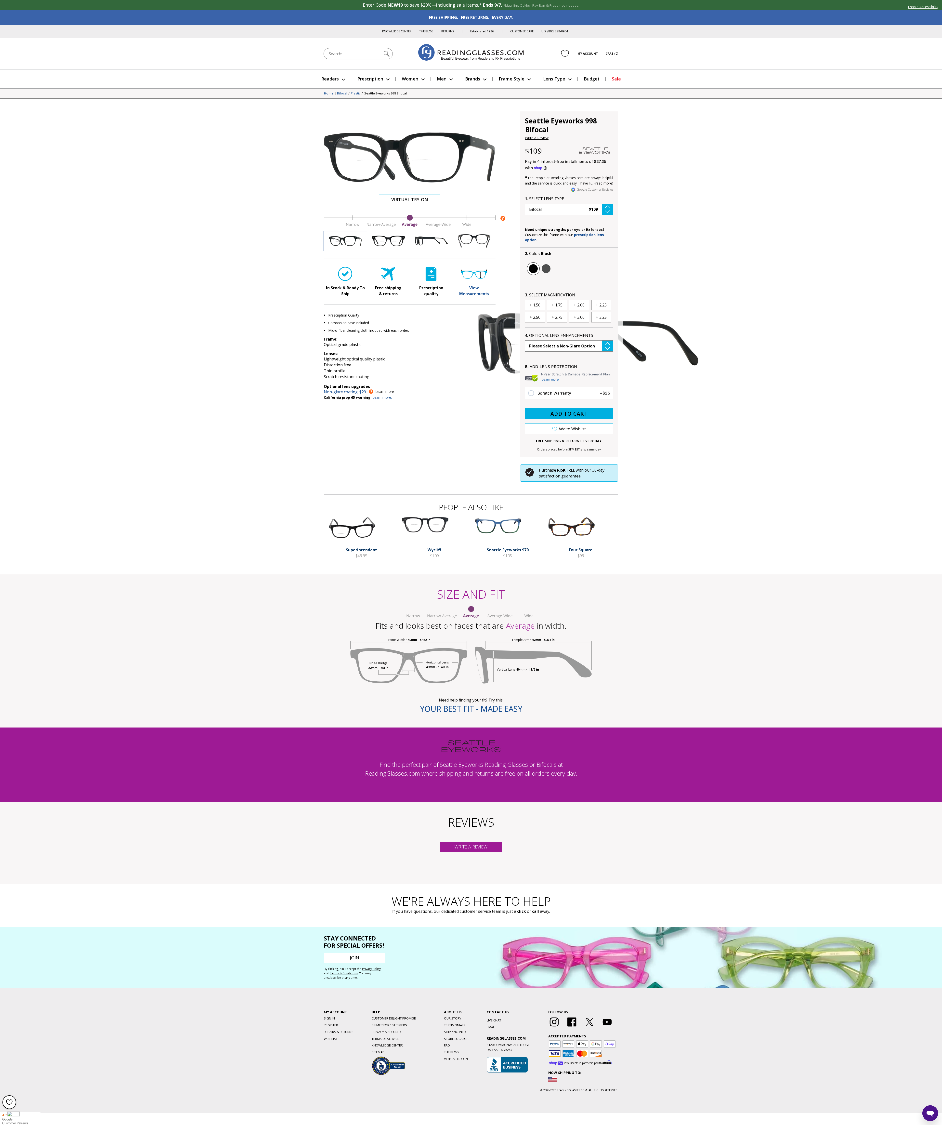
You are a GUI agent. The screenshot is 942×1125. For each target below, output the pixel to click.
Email (491, 1027)
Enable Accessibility (923, 6)
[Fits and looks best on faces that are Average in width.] (410, 225)
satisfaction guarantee (560, 476)
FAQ (447, 1045)
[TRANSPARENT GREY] (546, 268)
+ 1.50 (535, 305)
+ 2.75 (557, 317)
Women (410, 79)
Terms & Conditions (344, 973)
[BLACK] (533, 268)
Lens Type (554, 79)
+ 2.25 (601, 305)
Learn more (550, 379)
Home (329, 93)
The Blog (426, 31)
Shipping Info (455, 1032)
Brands (472, 79)
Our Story (452, 1018)
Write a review (471, 847)
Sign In (329, 1018)
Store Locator (456, 1038)
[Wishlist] (565, 53)
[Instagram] (554, 1026)
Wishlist (331, 1038)
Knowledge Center (396, 31)
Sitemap (378, 1052)
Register (331, 1025)
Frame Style (511, 79)
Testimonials (454, 1025)
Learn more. (382, 397)
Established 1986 (482, 31)
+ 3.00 (579, 317)
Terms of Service (385, 1038)
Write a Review (537, 137)
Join (354, 958)
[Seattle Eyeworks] (594, 150)
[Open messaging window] (930, 1113)
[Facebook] (572, 1026)
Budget (592, 79)
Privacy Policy (371, 969)
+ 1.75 (557, 305)
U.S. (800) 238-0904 (554, 31)
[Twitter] (589, 1026)
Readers (330, 79)
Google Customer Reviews (595, 189)
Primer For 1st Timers (389, 1025)
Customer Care (522, 31)
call (535, 911)
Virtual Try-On (409, 199)
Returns (447, 31)
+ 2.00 (579, 305)
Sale (616, 79)
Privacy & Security (387, 1032)
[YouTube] (607, 1026)
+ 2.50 (535, 317)
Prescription (370, 79)
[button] (569, 209)
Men (441, 79)
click (521, 911)
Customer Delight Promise (394, 1018)
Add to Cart (569, 413)
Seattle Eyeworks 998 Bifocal (385, 93)
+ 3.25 (601, 317)
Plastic (355, 93)
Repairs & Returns (338, 1032)
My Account (587, 54)
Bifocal (342, 93)
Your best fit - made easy (471, 708)
